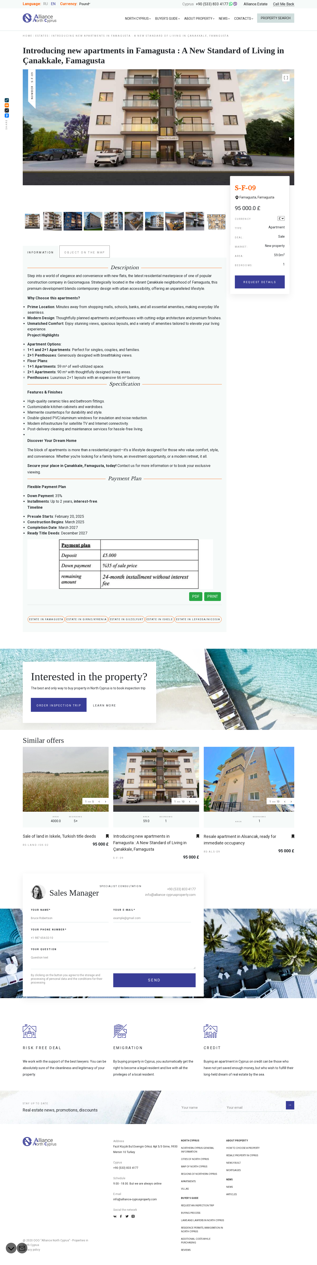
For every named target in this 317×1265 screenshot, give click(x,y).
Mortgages (233, 1170)
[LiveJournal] (7, 100)
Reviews (186, 1250)
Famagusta (266, 197)
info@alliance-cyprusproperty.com (170, 895)
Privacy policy (31, 1249)
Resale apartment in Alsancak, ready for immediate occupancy (240, 839)
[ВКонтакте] (7, 115)
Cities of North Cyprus (195, 1159)
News (223, 18)
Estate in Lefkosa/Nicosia (198, 619)
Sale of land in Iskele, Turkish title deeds (59, 836)
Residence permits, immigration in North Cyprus (202, 1230)
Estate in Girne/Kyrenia (86, 619)
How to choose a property (242, 1148)
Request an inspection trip (197, 1205)
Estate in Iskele (159, 619)
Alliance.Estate (256, 4)
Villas (185, 1189)
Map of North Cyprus (194, 1166)
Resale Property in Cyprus (242, 1155)
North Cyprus (137, 18)
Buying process (190, 1213)
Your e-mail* (124, 910)
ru (45, 4)
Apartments (188, 1181)
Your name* (41, 910)
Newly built (233, 1163)
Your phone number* (49, 929)
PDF (195, 596)
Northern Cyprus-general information (197, 1150)
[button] (286, 77)
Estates (42, 36)
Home (27, 36)
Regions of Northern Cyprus (199, 1174)
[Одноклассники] (7, 105)
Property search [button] (276, 18)
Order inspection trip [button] (58, 705)
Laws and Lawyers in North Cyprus (202, 1220)
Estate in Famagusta (46, 619)
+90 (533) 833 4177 (212, 4)
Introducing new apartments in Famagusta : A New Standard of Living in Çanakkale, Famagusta (150, 843)
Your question (44, 949)
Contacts (242, 18)
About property (198, 18)
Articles (231, 1194)
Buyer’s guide (166, 18)
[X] (7, 110)
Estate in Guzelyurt (126, 619)
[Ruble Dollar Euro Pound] (86, 4)
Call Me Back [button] (283, 4)
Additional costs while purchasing (195, 1241)
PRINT (212, 596)
